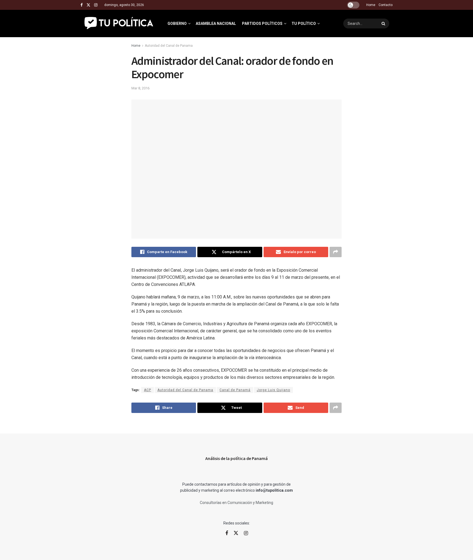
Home (370, 5)
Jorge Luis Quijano (273, 390)
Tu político (304, 23)
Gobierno (177, 23)
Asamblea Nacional (216, 23)
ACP (147, 390)
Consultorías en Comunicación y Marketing (236, 502)
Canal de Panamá (235, 390)
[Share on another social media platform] (336, 252)
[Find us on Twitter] (88, 5)
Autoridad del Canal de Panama (169, 46)
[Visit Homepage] (119, 23)
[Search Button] (384, 23)
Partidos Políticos (262, 23)
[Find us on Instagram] (95, 5)
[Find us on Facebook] (81, 5)
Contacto (386, 5)
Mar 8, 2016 (140, 88)
